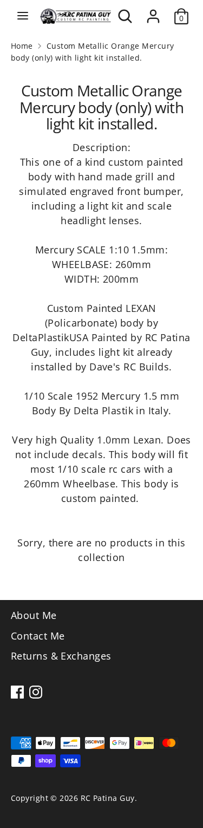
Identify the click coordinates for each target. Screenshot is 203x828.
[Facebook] (17, 692)
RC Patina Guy (108, 798)
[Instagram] (35, 692)
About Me (34, 615)
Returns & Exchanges (61, 655)
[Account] (153, 12)
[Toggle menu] (23, 16)
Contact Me (38, 635)
